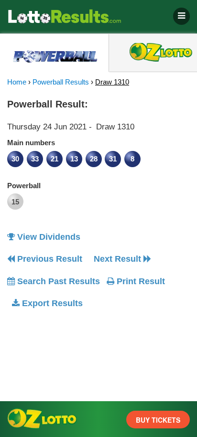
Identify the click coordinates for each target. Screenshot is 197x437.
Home (16, 82)
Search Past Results (57, 281)
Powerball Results (61, 82)
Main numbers (31, 143)
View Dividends (47, 237)
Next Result (118, 259)
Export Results (51, 303)
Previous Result (48, 259)
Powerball (24, 185)
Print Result (139, 281)
